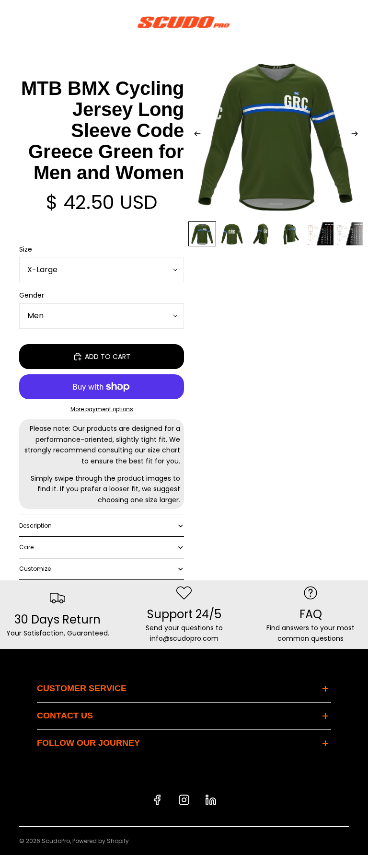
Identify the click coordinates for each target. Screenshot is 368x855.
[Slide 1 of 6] (202, 233)
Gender (31, 295)
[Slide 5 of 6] (321, 233)
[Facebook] (157, 799)
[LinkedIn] (210, 799)
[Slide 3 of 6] (262, 233)
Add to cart (107, 356)
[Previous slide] (194, 135)
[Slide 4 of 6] (291, 233)
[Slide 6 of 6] (350, 233)
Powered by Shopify (100, 841)
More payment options (101, 409)
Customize (35, 569)
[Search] (31, 22)
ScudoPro (56, 841)
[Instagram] (184, 799)
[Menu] (11, 22)
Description (35, 525)
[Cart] (356, 22)
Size (25, 249)
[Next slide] (357, 135)
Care (26, 547)
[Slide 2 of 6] (232, 233)
